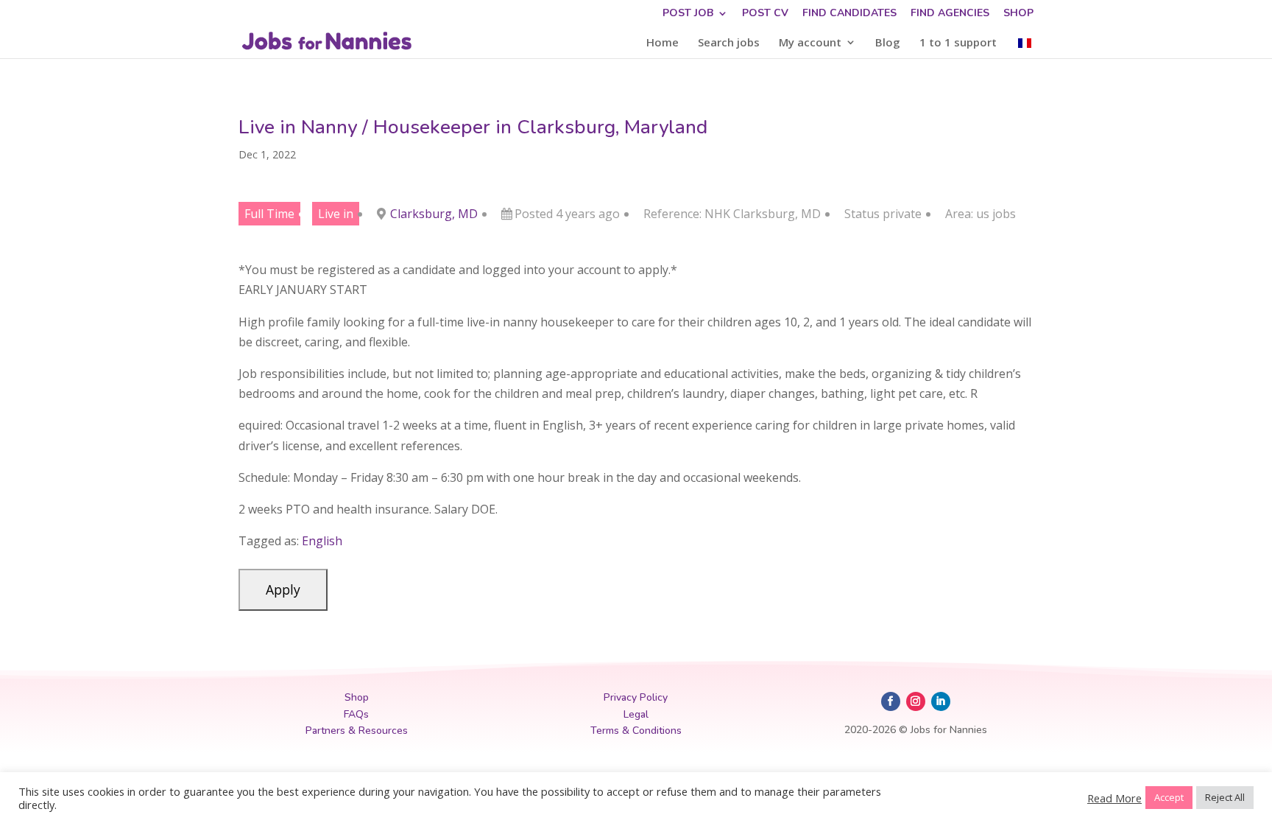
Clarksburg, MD (434, 214)
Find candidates (849, 14)
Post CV (765, 14)
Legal (636, 714)
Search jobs (729, 43)
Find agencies (950, 14)
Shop (1018, 14)
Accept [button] (1169, 797)
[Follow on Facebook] (890, 701)
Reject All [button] (1225, 797)
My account (810, 43)
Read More (1114, 798)
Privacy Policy (636, 697)
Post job (687, 14)
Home (662, 43)
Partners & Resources (356, 731)
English (322, 541)
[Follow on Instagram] (915, 701)
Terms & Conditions (636, 731)
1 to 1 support (958, 43)
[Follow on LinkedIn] (940, 701)
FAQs (356, 714)
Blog (887, 43)
